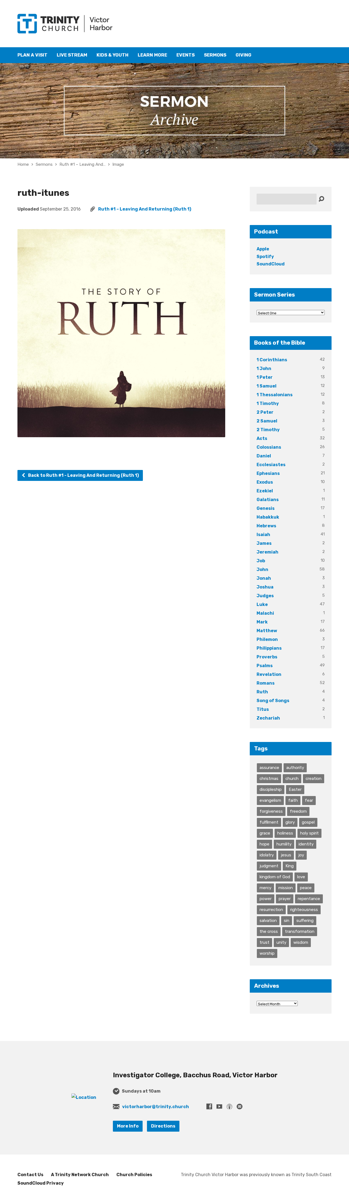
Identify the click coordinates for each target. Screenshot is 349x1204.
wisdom (300, 942)
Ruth (262, 691)
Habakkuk (268, 517)
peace (306, 887)
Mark (262, 622)
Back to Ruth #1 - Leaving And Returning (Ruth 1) (83, 475)
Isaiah (263, 534)
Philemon (267, 639)
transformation (299, 931)
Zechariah (268, 718)
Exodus (265, 482)
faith (293, 800)
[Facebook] (209, 1106)
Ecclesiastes (271, 464)
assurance (269, 767)
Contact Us (30, 1174)
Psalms (265, 665)
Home (23, 164)
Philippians (269, 648)
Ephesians (268, 473)
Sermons (215, 55)
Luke (262, 604)
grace (265, 833)
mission (285, 887)
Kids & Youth (112, 55)
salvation (268, 920)
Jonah (264, 578)
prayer (285, 898)
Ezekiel (265, 490)
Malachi (265, 613)
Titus (263, 709)
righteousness (304, 909)
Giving (243, 55)
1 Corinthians (272, 359)
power (266, 898)
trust (264, 942)
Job (261, 560)
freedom (298, 811)
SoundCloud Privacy (40, 1183)
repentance (309, 898)
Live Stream (72, 55)
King (289, 865)
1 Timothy (268, 403)
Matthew (267, 630)
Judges (265, 595)
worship (267, 953)
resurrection (271, 909)
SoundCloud (271, 264)
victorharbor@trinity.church (155, 1106)
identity (306, 844)
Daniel (264, 455)
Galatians (268, 499)
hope (264, 844)
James (264, 543)
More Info (128, 1126)
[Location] (83, 1097)
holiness (285, 833)
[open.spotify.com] (239, 1106)
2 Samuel (267, 421)
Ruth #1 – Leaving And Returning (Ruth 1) (144, 209)
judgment (269, 865)
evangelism (270, 800)
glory (290, 822)
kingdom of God (275, 876)
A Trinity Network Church (80, 1174)
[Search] (321, 199)
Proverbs (267, 656)
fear (309, 800)
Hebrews (266, 525)
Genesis (266, 508)
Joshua (265, 587)
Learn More (152, 55)
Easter (295, 789)
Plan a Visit (32, 55)
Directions (163, 1126)
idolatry (267, 855)
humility (283, 844)
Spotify (265, 256)
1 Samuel (266, 386)
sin (286, 920)
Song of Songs (273, 700)
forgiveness (271, 811)
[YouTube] (219, 1106)
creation (313, 778)
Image (118, 164)
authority (295, 767)
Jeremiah (267, 552)
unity (281, 942)
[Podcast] (229, 1106)
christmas (269, 778)
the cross (269, 931)
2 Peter (265, 412)
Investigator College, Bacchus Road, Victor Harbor (195, 1075)
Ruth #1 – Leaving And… (82, 164)
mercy (265, 887)
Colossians (269, 447)
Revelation (269, 674)
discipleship (271, 789)
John (262, 569)
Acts (262, 438)
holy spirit (309, 833)
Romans (266, 683)
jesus (286, 855)
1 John (264, 368)
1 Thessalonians (275, 394)
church (292, 778)
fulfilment (269, 822)
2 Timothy (268, 429)
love (301, 876)
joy (301, 855)
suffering (305, 920)
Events (185, 55)
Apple (263, 249)
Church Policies (134, 1174)
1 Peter (265, 377)
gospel (308, 822)
